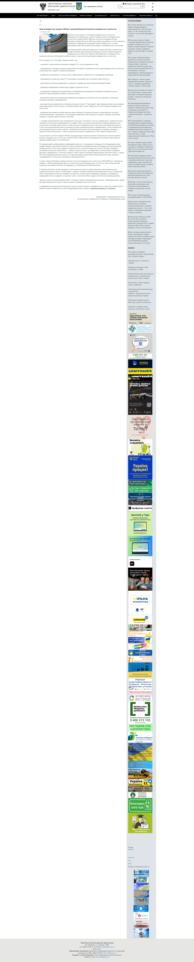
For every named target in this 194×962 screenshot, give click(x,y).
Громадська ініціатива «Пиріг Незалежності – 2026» (138, 268)
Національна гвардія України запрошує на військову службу (139, 307)
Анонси (131, 248)
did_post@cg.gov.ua (110, 953)
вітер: (130, 864)
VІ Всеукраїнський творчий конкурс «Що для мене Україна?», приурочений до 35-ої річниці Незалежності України (140, 292)
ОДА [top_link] (52, 15)
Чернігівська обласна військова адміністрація (61, 4)
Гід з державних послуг (93, 6)
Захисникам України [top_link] (145, 15)
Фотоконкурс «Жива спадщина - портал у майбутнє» (139, 283)
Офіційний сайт (54, 10)
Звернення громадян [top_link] (86, 15)
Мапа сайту (97, 949)
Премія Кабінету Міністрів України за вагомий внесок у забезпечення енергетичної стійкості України (141, 276)
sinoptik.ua (146, 867)
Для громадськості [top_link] (100, 15)
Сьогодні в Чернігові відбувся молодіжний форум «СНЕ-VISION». (140, 196)
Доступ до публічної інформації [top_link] (67, 15)
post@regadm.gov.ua (108, 947)
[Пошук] (143, 6)
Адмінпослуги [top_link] (114, 15)
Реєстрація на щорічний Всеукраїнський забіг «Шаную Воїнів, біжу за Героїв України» (141, 254)
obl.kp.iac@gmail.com (103, 957)
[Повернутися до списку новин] (40, 25)
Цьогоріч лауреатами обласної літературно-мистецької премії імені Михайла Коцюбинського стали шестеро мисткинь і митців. (140, 174)
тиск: (129, 860)
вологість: (131, 857)
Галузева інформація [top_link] (129, 15)
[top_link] (156, 15)
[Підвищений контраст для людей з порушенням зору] (123, 3)
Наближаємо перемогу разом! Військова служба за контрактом (139, 301)
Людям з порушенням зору (136, 3)
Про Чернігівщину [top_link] (42, 15)
